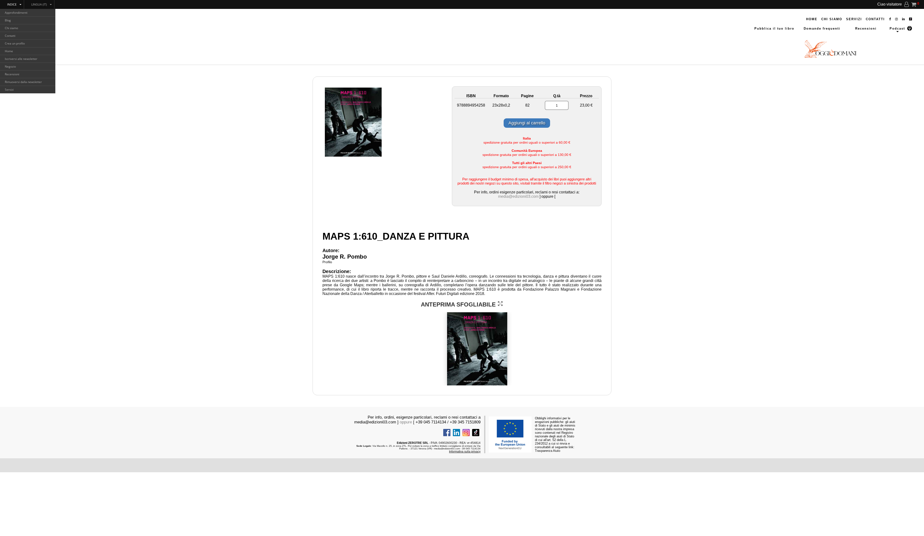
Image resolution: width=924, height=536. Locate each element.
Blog (8, 20)
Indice (12, 4)
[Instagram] (896, 19)
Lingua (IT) (39, 4)
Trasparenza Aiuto (547, 451)
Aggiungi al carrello (526, 123)
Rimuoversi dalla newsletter (23, 82)
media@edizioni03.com (518, 196)
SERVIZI (854, 19)
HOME (811, 19)
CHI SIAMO (831, 19)
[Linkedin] (903, 19)
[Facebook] (890, 19)
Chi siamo (11, 28)
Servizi (9, 90)
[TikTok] (910, 19)
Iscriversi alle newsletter (21, 59)
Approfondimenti (16, 13)
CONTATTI (875, 19)
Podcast (897, 28)
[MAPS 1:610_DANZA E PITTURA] (500, 303)
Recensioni (12, 74)
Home (9, 51)
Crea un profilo (15, 43)
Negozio (10, 66)
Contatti (10, 36)
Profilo (327, 262)
